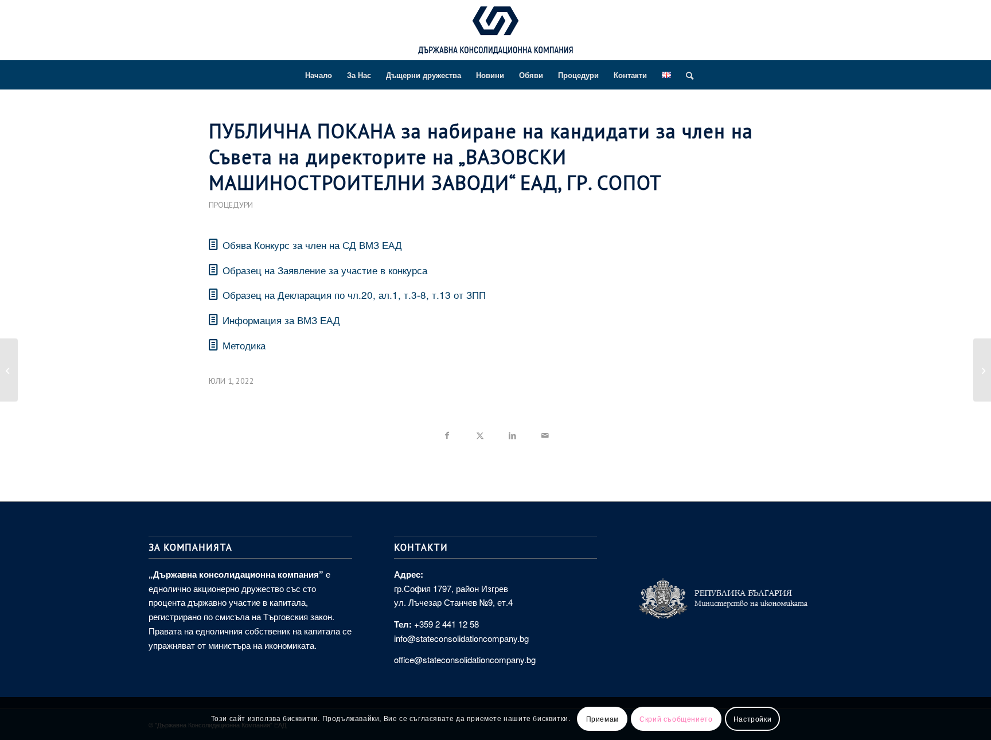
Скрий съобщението (675, 718)
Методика (244, 345)
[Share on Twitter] (480, 433)
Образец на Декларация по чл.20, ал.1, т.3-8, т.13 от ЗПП (354, 294)
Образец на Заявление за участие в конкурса (325, 270)
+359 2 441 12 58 (446, 624)
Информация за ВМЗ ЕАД (281, 320)
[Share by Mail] (545, 433)
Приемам (602, 718)
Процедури (231, 205)
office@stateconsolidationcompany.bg (465, 659)
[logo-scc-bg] (495, 33)
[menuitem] (319, 75)
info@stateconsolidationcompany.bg (461, 638)
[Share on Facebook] (447, 433)
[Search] (685, 75)
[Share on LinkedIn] (512, 433)
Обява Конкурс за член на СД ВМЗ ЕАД (312, 244)
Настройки (752, 718)
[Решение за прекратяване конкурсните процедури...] (9, 370)
